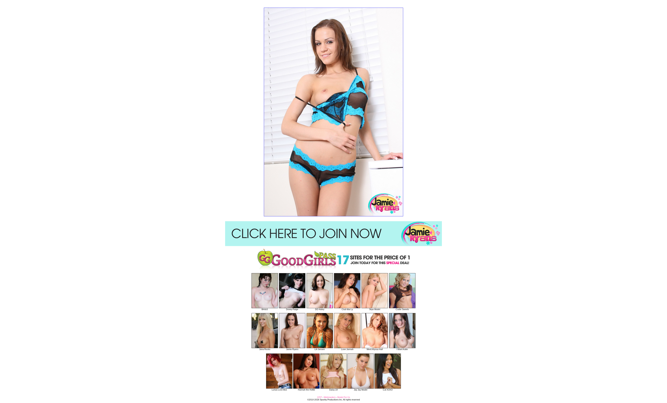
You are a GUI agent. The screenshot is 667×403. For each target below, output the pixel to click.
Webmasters (330, 397)
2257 (319, 397)
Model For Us (343, 397)
